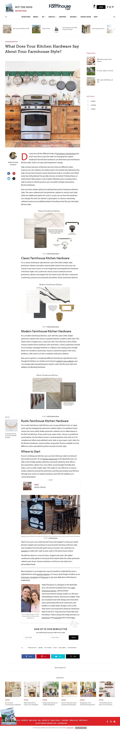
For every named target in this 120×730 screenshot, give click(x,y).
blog (73, 617)
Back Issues (33, 720)
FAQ (39, 720)
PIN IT (51, 231)
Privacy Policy (55, 720)
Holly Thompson (53, 538)
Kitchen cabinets (62, 647)
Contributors (62, 723)
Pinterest (44, 577)
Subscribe (65, 720)
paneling (24, 551)
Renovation (13, 41)
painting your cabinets (65, 361)
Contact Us (45, 720)
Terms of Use (73, 720)
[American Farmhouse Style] (59, 7)
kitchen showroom (50, 459)
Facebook (33, 577)
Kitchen (55, 647)
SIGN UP (74, 637)
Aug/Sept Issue (20, 11)
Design (7, 41)
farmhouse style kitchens (66, 153)
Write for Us (83, 720)
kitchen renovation (72, 647)
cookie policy (70, 728)
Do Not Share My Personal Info (45, 723)
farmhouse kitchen (32, 647)
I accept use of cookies (81, 727)
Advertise (24, 720)
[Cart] (94, 7)
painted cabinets (43, 574)
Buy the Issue (23, 7)
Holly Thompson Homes (53, 253)
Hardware (40, 647)
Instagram (25, 577)
